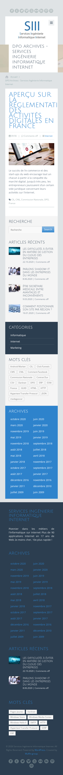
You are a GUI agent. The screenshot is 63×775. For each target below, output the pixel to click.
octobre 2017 (18, 467)
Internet (48, 135)
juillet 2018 (39, 449)
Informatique (18, 335)
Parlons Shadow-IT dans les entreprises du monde (37, 272)
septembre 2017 (42, 467)
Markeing (16, 347)
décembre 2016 (19, 480)
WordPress (40, 750)
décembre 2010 (42, 486)
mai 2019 (15, 437)
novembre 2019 (19, 431)
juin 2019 (38, 431)
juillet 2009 (16, 492)
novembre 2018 (19, 443)
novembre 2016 (42, 480)
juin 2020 (38, 419)
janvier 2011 (17, 486)
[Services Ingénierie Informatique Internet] (31, 30)
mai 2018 (15, 455)
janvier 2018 (17, 461)
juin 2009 (38, 492)
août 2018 (16, 449)
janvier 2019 (40, 437)
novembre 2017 (42, 461)
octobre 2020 (18, 419)
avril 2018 (39, 455)
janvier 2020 (40, 425)
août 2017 (16, 474)
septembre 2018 (42, 443)
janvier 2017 (40, 474)
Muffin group (31, 753)
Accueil (14, 76)
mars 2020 (16, 425)
